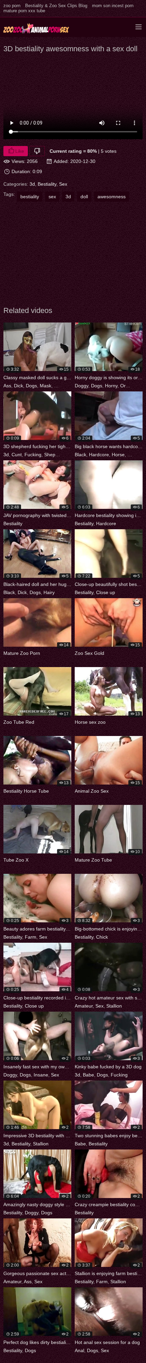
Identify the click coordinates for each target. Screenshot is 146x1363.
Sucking (62, 385)
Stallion (114, 1006)
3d (32, 184)
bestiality (29, 196)
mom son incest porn (112, 5)
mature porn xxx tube (24, 10)
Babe (88, 1074)
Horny (111, 385)
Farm (30, 937)
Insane (41, 1074)
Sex (63, 184)
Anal (79, 1350)
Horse (118, 454)
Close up (105, 592)
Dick (18, 385)
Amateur (84, 1006)
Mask (45, 385)
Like (19, 151)
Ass (7, 385)
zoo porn (11, 5)
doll (84, 196)
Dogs (31, 385)
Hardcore (99, 454)
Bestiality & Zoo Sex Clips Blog (56, 5)
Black (80, 454)
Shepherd (54, 454)
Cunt (17, 454)
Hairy (49, 592)
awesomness (111, 196)
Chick (102, 937)
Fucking (32, 454)
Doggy (81, 385)
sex (52, 196)
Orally (126, 385)
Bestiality (47, 184)
